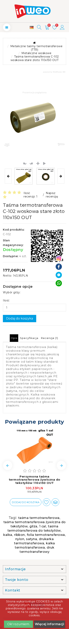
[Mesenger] (59, 274)
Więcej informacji (49, 624)
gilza (33, 526)
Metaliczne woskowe (36, 53)
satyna (31, 539)
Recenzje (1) (49, 338)
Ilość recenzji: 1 (31, 194)
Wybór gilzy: (12, 292)
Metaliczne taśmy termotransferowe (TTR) (36, 47)
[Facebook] (59, 266)
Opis (14, 338)
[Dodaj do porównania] (55, 502)
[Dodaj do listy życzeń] (46, 502)
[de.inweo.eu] (32, 27)
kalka (7, 535)
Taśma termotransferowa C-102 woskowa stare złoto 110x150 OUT (35, 58)
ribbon (19, 535)
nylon (19, 539)
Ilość (6, 300)
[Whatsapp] (59, 283)
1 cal (42, 526)
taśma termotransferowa (39, 518)
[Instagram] (59, 258)
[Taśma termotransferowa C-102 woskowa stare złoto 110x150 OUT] (23, 176)
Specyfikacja (29, 338)
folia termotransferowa (46, 535)
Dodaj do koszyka (19, 318)
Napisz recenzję (52, 194)
